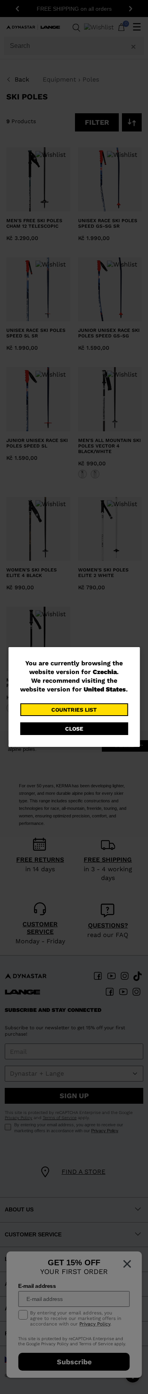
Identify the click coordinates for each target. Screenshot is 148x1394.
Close (74, 729)
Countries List (74, 710)
